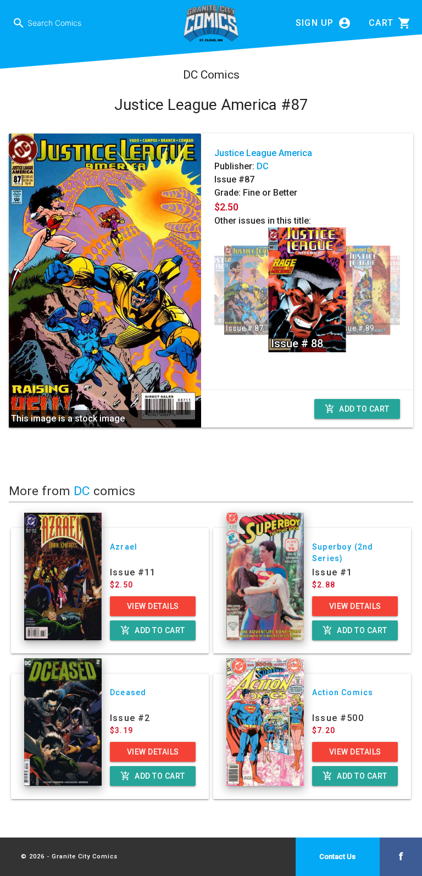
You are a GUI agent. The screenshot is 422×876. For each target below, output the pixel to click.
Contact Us (337, 856)
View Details (153, 606)
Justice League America (263, 153)
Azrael (123, 546)
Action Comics (342, 692)
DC (263, 166)
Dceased (128, 692)
